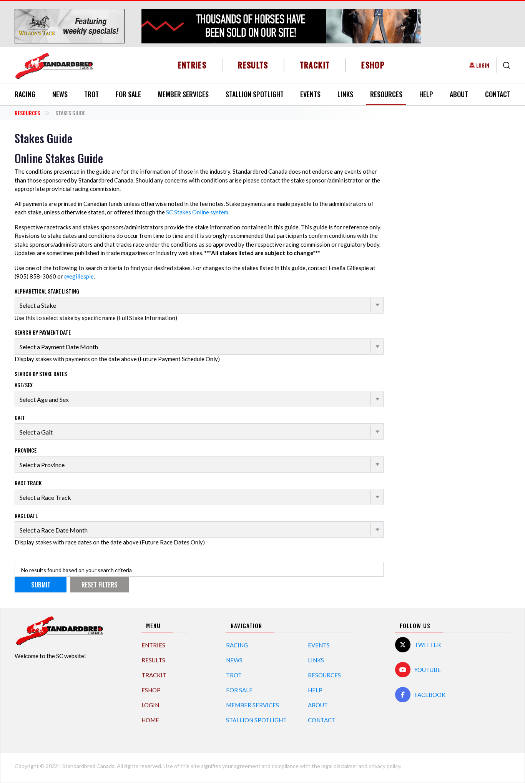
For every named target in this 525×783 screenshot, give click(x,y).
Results (253, 65)
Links (345, 94)
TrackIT (315, 65)
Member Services (183, 94)
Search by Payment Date (43, 332)
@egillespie (79, 276)
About (459, 94)
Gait (20, 417)
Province (26, 450)
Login (482, 65)
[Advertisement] (452, 246)
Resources (386, 94)
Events (310, 94)
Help (426, 94)
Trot (91, 94)
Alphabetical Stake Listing (47, 291)
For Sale (128, 94)
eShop (373, 65)
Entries (192, 65)
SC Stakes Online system (197, 212)
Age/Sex (24, 385)
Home (150, 720)
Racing (25, 94)
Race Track (28, 483)
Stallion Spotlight (255, 94)
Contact (497, 94)
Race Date (26, 515)
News (60, 94)
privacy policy (384, 766)
